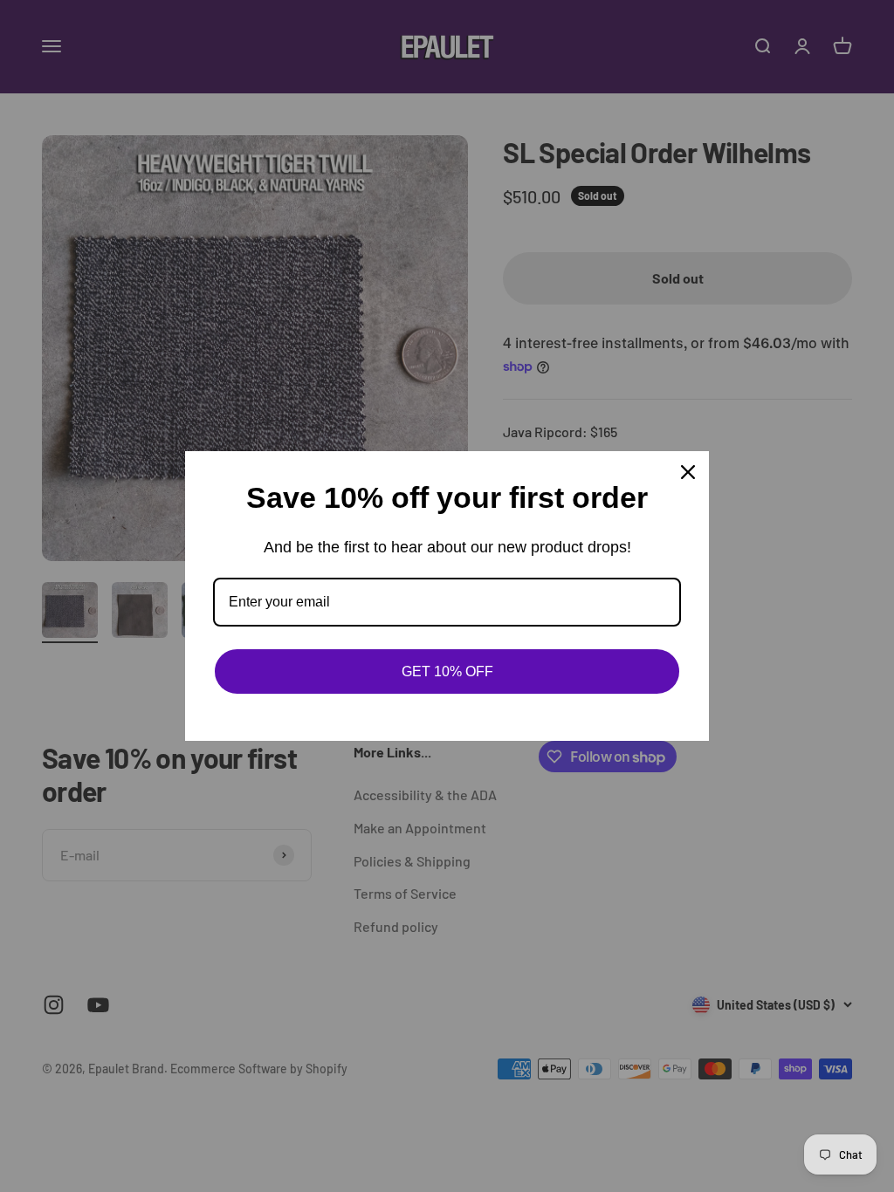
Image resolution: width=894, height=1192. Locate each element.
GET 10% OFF (447, 671)
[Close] (688, 472)
